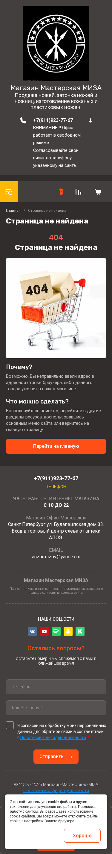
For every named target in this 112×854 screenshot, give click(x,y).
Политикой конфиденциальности (53, 737)
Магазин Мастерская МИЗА (56, 88)
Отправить (51, 756)
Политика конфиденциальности (56, 790)
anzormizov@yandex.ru (56, 557)
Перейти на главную (56, 446)
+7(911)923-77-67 (53, 120)
